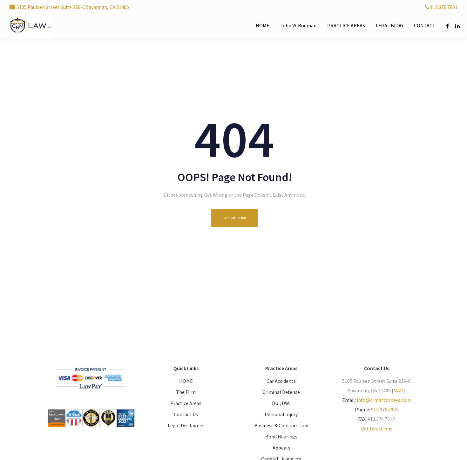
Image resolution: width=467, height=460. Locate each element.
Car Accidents (281, 381)
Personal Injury (281, 414)
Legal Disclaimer (186, 425)
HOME (186, 381)
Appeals (281, 447)
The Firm (186, 392)
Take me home (234, 217)
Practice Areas (185, 403)
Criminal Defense (281, 392)
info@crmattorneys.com (384, 400)
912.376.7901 (443, 7)
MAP (398, 390)
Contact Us (186, 414)
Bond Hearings (281, 436)
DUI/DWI (281, 403)
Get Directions (376, 428)
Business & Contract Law (281, 425)
